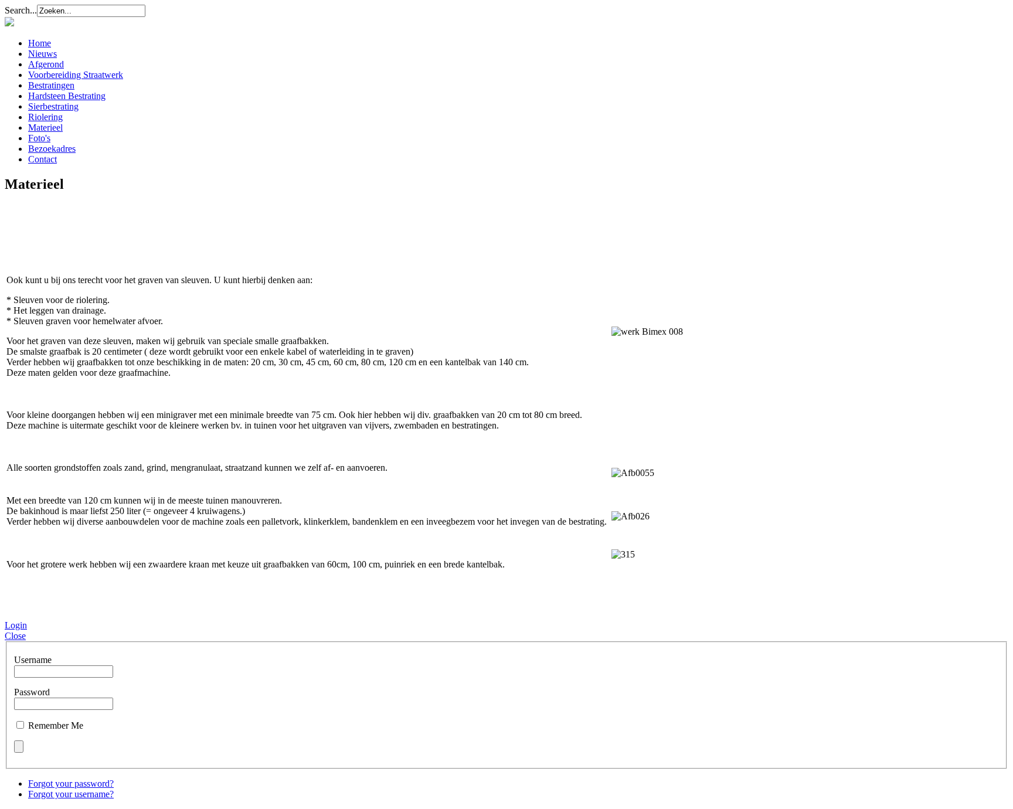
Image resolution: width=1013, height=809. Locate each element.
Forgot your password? (71, 783)
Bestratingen (51, 85)
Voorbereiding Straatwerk (75, 75)
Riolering (45, 117)
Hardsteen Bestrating (67, 96)
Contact (42, 159)
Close (15, 636)
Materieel (45, 127)
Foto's (39, 138)
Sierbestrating (53, 106)
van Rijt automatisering (75, 606)
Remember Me (55, 725)
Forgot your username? (71, 794)
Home (39, 43)
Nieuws (42, 54)
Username (33, 660)
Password (32, 692)
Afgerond (46, 64)
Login (16, 625)
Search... (21, 10)
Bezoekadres (52, 149)
